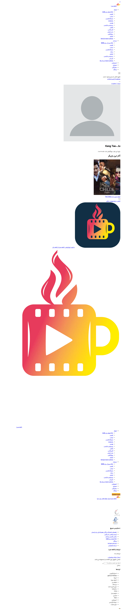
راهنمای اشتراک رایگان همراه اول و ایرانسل (104, 532)
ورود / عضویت (115, 83)
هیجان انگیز (109, 201)
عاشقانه (110, 21)
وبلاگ (115, 70)
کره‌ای (111, 36)
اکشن (111, 27)
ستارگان (114, 67)
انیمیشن (114, 63)
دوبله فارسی (109, 19)
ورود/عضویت (116, 494)
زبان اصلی (110, 32)
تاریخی (111, 58)
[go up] (119, 608)
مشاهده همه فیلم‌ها (107, 38)
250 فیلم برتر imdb (107, 12)
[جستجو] (119, 81)
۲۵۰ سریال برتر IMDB (107, 43)
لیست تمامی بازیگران (110, 534)
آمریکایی (110, 30)
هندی (111, 23)
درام (111, 52)
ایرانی (111, 16)
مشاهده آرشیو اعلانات (113, 79)
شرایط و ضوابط (112, 543)
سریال (115, 41)
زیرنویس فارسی (108, 25)
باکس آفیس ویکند (111, 537)
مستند (115, 65)
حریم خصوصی (112, 545)
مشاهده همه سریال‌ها (106, 61)
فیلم (115, 10)
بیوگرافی (110, 34)
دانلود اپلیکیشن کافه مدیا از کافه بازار (63, 247)
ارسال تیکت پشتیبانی (114, 557)
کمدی (111, 14)
